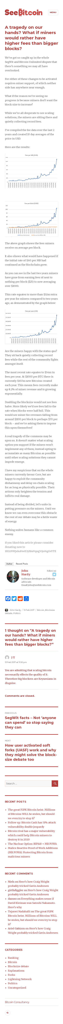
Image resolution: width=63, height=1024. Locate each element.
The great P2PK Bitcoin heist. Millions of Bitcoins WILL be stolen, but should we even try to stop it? (31, 814)
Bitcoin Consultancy (17, 1002)
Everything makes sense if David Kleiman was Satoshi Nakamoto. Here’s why (31, 903)
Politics (16, 613)
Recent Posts (22, 564)
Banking (13, 957)
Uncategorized (17, 987)
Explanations (16, 970)
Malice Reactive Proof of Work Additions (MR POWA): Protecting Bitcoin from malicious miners (33, 852)
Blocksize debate (18, 966)
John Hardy (25, 572)
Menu (53, 12)
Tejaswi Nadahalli (19, 911)
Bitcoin (40, 610)
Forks (11, 974)
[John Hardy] (13, 576)
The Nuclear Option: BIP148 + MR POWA (32, 843)
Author (9, 564)
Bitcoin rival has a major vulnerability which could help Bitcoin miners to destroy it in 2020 (31, 835)
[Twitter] (54, 574)
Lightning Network (20, 979)
